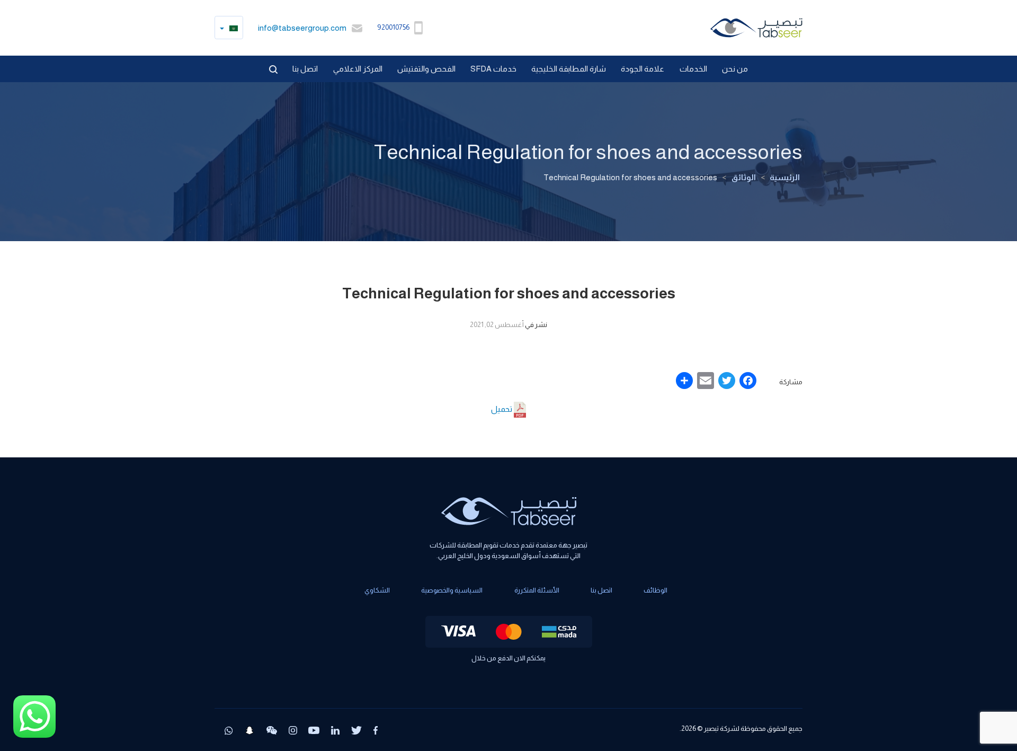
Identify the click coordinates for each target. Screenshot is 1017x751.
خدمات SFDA (493, 68)
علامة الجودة (642, 68)
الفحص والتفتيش (426, 68)
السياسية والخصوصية (452, 590)
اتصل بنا (305, 68)
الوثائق (743, 177)
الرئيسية (785, 177)
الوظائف (655, 590)
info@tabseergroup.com (302, 27)
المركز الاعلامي (357, 68)
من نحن (735, 68)
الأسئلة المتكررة (536, 590)
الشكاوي (377, 590)
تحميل (502, 408)
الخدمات (693, 68)
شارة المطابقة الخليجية (568, 68)
